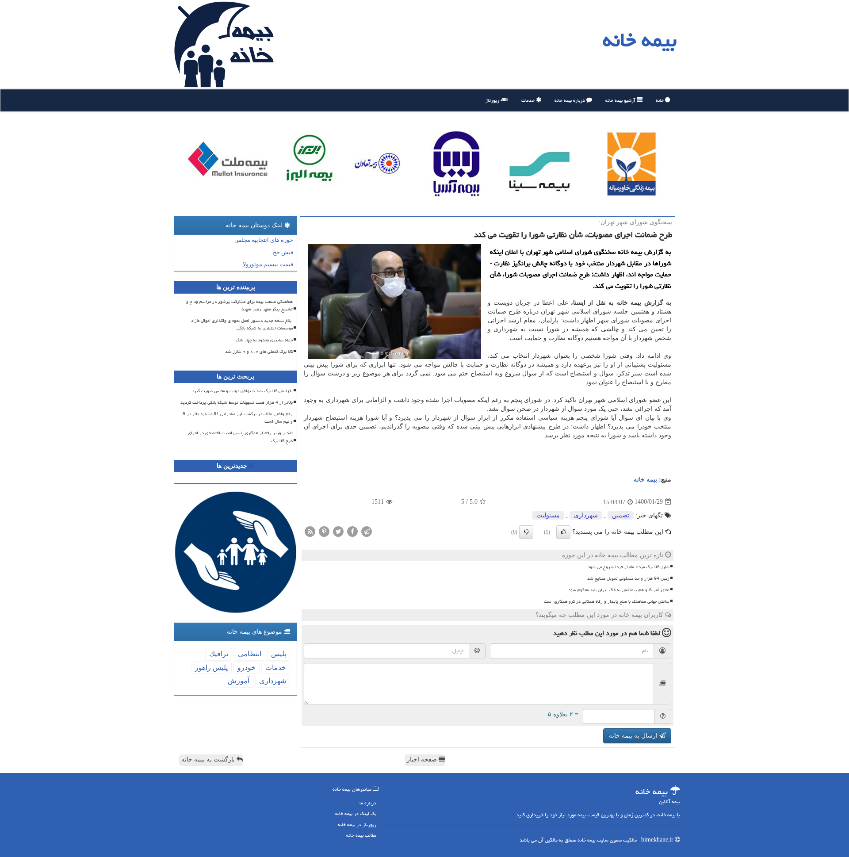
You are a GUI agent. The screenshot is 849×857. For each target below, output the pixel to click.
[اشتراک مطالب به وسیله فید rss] (310, 531)
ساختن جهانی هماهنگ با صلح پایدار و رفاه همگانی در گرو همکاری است (606, 601)
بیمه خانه (640, 40)
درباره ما (367, 802)
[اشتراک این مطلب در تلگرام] (366, 531)
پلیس (278, 654)
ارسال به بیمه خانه (634, 735)
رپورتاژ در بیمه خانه (357, 824)
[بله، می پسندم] (563, 532)
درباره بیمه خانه (570, 100)
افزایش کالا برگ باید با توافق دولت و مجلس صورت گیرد (242, 390)
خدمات (528, 100)
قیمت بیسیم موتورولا (268, 264)
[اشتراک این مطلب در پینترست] (324, 531)
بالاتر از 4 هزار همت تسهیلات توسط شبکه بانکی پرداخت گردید (236, 402)
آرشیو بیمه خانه (621, 100)
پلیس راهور (211, 667)
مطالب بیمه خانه (361, 835)
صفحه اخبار (423, 759)
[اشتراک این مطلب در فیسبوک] (352, 531)
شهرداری (586, 515)
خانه (660, 100)
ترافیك (218, 654)
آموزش (238, 681)
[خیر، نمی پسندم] (526, 532)
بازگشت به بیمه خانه (209, 759)
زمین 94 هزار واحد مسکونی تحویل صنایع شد (628, 578)
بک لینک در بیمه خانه (355, 813)
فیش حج (283, 252)
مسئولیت (548, 515)
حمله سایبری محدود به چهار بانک (264, 340)
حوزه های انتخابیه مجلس (263, 240)
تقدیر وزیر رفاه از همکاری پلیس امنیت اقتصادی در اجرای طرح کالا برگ (240, 436)
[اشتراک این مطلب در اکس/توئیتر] (338, 531)
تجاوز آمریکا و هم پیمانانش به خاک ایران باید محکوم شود (618, 589)
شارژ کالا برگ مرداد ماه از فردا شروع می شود (628, 566)
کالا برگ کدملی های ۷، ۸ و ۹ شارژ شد (259, 351)
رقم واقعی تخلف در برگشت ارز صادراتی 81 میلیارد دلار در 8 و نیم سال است (238, 417)
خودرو (246, 667)
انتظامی (249, 654)
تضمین (620, 515)
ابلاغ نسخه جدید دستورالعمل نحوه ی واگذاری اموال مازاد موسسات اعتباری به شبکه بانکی (242, 324)
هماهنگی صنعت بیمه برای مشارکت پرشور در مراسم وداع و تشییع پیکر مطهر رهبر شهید (239, 305)
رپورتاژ (493, 100)
